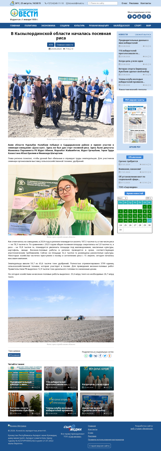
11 (125, 216)
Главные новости (65, 44)
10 (120, 216)
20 (135, 220)
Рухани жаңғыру (99, 25)
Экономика (48, 25)
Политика (31, 25)
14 (140, 216)
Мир (148, 25)
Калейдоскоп (122, 25)
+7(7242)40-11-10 (55, 3)
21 (140, 220)
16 (149, 216)
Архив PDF (134, 147)
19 (130, 220)
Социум (64, 25)
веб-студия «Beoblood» (142, 428)
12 (130, 216)
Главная (15, 25)
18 (125, 220)
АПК (51, 44)
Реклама (133, 3)
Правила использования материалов (106, 439)
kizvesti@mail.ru (76, 3)
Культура (79, 25)
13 (135, 216)
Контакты (145, 3)
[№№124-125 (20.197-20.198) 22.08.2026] (135, 124)
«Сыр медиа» (74, 436)
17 (120, 220)
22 (145, 220)
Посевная (15, 355)
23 (149, 220)
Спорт (137, 25)
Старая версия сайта (99, 445)
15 (145, 216)
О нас (124, 3)
